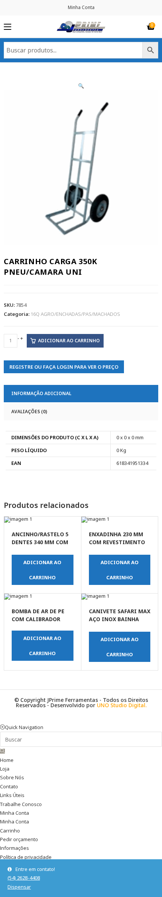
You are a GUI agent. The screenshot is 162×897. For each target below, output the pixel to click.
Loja (4, 768)
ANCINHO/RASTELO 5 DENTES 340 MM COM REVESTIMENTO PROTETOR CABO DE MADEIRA (40, 539)
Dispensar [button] (19, 886)
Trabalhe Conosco (21, 804)
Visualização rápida (11, 532)
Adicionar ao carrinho (69, 340)
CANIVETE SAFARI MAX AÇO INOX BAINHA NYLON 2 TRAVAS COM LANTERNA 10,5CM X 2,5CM (119, 616)
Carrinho (10, 830)
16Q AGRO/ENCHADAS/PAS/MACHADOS (75, 314)
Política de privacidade (26, 857)
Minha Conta (81, 7)
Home (7, 760)
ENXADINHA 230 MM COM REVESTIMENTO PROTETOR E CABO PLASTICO (117, 539)
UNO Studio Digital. (122, 705)
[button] (81, 85)
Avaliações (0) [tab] (29, 411)
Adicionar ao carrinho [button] (42, 570)
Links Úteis (12, 795)
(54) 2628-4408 (24, 877)
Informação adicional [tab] (41, 393)
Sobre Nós (12, 777)
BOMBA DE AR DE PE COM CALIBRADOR (38, 615)
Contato (9, 786)
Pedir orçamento (19, 839)
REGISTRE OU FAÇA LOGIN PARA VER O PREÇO (63, 366)
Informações (14, 848)
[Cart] (150, 26)
